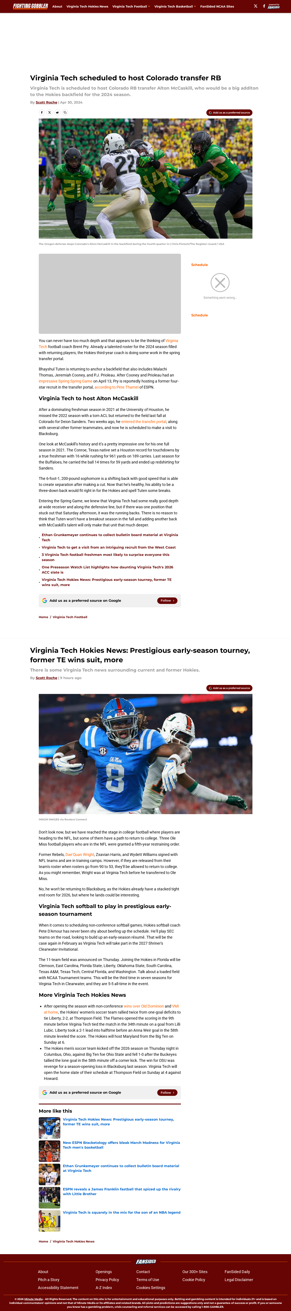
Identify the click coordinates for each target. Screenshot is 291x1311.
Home (43, 617)
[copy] (65, 112)
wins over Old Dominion (144, 1006)
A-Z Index (104, 1287)
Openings (104, 1271)
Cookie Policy (193, 1279)
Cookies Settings (150, 1287)
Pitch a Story (48, 1279)
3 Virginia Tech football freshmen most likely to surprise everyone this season (106, 557)
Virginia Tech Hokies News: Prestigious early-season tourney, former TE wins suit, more (107, 582)
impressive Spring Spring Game (65, 381)
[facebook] (264, 6)
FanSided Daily (237, 1271)
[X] (255, 6)
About (57, 6)
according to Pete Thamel (117, 387)
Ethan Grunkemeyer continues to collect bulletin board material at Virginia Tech (110, 537)
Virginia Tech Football (70, 617)
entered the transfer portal (143, 421)
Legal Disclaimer (239, 1279)
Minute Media (33, 1299)
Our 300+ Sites (194, 1271)
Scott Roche (46, 102)
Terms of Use (147, 1279)
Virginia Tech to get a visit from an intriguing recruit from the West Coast (109, 547)
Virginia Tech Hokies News (87, 6)
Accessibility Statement (58, 1287)
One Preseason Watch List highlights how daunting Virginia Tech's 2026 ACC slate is (107, 569)
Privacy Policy (107, 1279)
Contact (143, 1271)
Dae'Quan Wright (79, 854)
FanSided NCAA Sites (217, 6)
